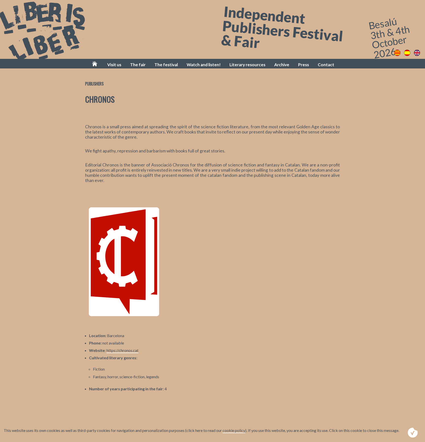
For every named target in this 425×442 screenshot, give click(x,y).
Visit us (114, 64)
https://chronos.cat (122, 350)
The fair (138, 64)
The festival (166, 64)
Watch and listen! (204, 64)
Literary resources (247, 64)
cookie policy (234, 430)
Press (303, 64)
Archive (281, 64)
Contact (326, 64)
